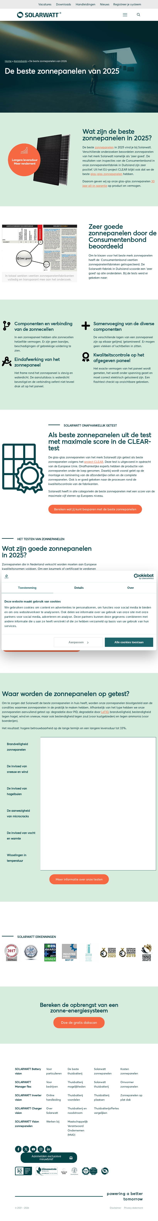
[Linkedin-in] (48, 1149)
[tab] (21, 748)
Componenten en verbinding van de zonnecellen (43, 326)
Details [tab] (79, 587)
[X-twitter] (26, 1149)
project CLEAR (93, 462)
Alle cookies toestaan (129, 642)
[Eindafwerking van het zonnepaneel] (7, 361)
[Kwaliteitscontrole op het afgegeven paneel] (86, 357)
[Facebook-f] (18, 1149)
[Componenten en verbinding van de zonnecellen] (7, 326)
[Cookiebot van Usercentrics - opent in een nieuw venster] (137, 576)
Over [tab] (130, 587)
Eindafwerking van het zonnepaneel (37, 362)
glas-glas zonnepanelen (106, 174)
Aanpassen (76, 642)
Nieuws (104, 4)
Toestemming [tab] (27, 587)
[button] (6, 953)
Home (8, 61)
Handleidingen (85, 4)
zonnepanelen (104, 147)
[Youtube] (33, 1149)
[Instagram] (41, 1149)
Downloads (63, 4)
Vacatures (44, 4)
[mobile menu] (125, 14)
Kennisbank (20, 61)
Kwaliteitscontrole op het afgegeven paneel (118, 357)
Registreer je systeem (127, 4)
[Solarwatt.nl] (39, 15)
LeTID (104, 712)
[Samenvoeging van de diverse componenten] (86, 326)
